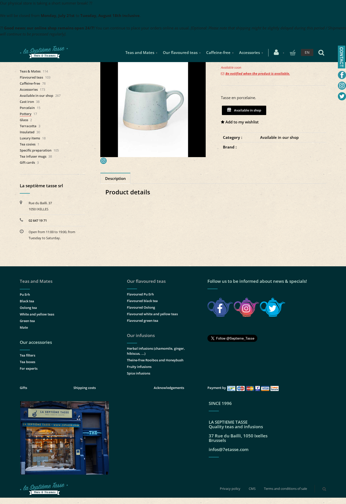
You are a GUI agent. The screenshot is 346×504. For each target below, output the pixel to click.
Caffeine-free (218, 52)
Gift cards (27, 162)
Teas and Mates (139, 52)
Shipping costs (84, 387)
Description (115, 178)
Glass (24, 120)
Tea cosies (27, 144)
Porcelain (27, 107)
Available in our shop (279, 137)
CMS (252, 488)
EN (307, 52)
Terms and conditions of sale (285, 488)
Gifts (23, 387)
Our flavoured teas (180, 52)
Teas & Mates (30, 71)
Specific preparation (35, 150)
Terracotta (28, 126)
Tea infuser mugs (33, 156)
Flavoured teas (31, 77)
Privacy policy (230, 488)
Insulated (27, 132)
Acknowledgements (169, 387)
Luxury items (30, 138)
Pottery (25, 113)
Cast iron (27, 101)
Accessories (249, 52)
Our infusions (141, 335)
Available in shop (247, 110)
